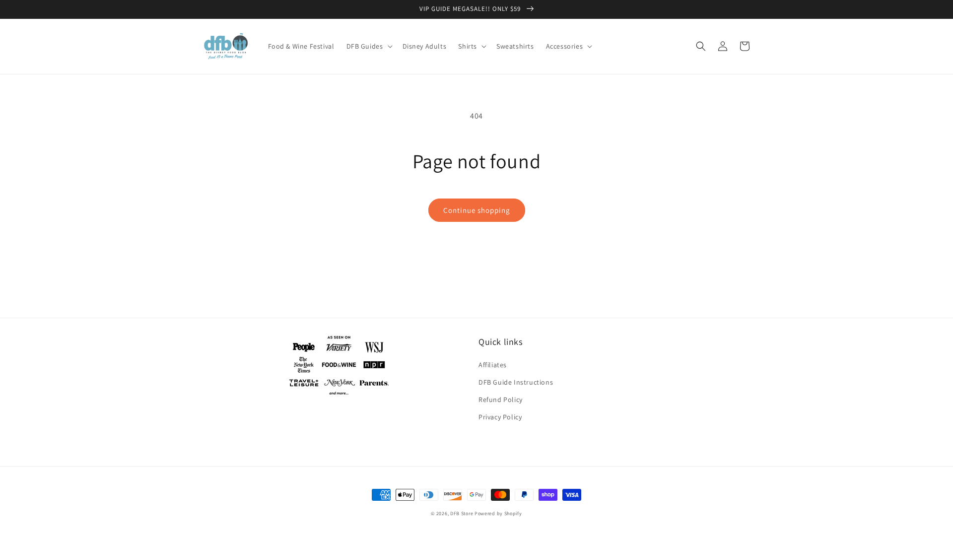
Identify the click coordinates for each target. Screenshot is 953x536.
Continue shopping (476, 210)
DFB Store (461, 513)
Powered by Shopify (498, 513)
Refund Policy (500, 399)
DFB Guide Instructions (515, 382)
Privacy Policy (500, 416)
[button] (368, 46)
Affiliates (492, 364)
